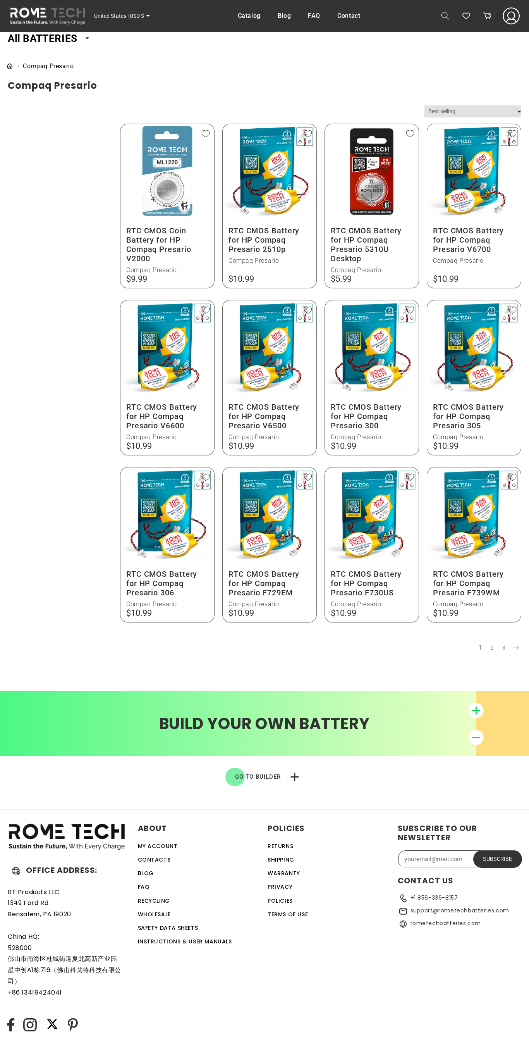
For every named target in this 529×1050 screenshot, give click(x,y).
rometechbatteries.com (445, 923)
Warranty (284, 873)
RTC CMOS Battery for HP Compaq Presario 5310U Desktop (366, 244)
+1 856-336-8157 (434, 898)
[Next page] (515, 648)
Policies (280, 901)
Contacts (154, 860)
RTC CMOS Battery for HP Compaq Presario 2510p (263, 240)
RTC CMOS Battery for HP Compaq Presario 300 (366, 416)
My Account (158, 846)
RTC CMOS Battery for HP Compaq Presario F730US (366, 583)
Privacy (280, 887)
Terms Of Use (288, 914)
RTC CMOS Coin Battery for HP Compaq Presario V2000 (158, 244)
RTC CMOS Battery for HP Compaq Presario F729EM (263, 583)
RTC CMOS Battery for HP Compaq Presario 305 (468, 416)
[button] (445, 15)
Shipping (281, 860)
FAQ (144, 887)
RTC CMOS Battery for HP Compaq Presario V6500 (263, 416)
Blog (146, 873)
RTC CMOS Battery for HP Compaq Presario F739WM (468, 583)
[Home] (10, 66)
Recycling (154, 901)
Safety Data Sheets (168, 928)
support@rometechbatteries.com (459, 910)
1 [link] (481, 647)
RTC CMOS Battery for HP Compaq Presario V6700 (468, 240)
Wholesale (154, 914)
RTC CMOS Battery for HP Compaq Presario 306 (161, 583)
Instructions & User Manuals (185, 941)
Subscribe (497, 859)
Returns (280, 846)
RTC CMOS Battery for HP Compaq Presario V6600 (161, 416)
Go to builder (258, 776)
